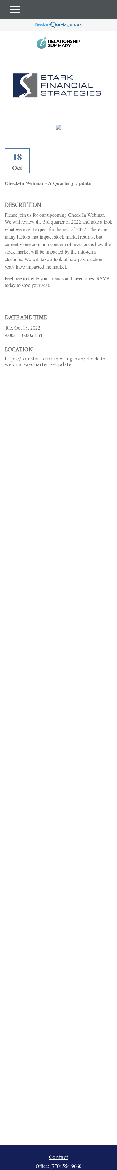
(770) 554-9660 (66, 1166)
